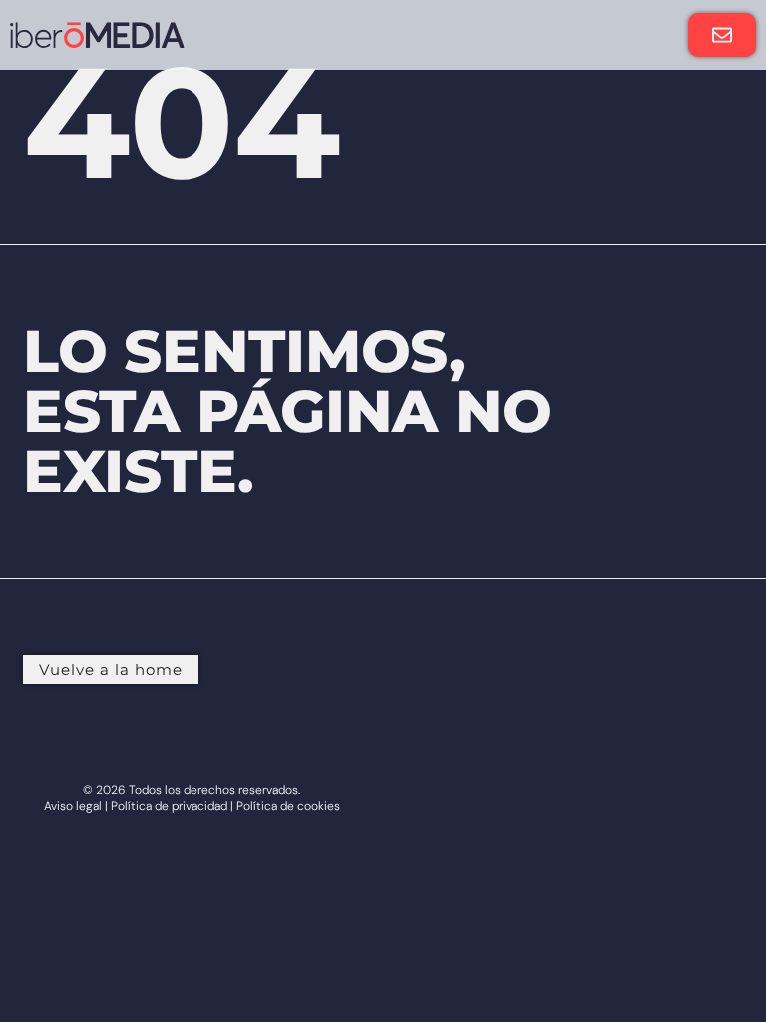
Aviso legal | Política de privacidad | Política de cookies (192, 806)
